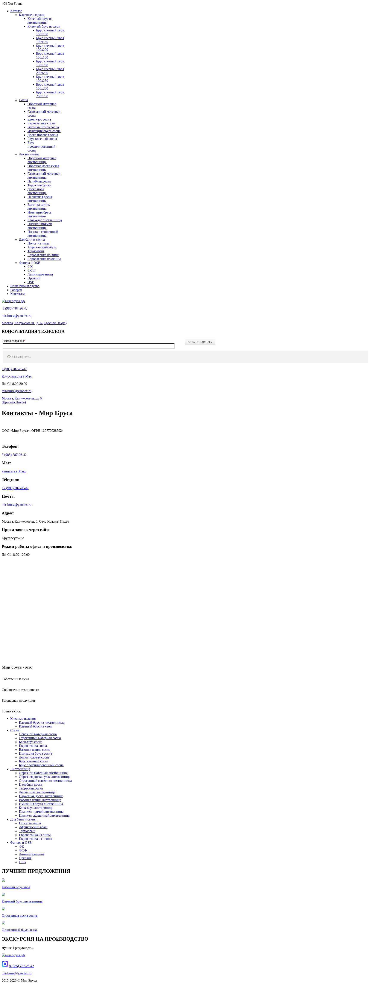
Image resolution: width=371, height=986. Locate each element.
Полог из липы (38, 243)
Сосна (23, 100)
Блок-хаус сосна (39, 119)
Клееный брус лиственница (22, 901)
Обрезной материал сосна (38, 734)
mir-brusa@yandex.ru (16, 315)
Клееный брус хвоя (16, 887)
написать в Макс (14, 471)
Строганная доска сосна (19, 915)
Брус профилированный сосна (41, 146)
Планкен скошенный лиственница (42, 233)
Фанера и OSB (29, 263)
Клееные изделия (31, 15)
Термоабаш (35, 251)
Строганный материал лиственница (43, 175)
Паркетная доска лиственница (39, 199)
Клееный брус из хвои (43, 26)
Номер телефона (14, 341)
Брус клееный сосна (42, 139)
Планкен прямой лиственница (39, 226)
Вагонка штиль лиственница (38, 206)
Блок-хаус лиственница (44, 220)
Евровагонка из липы (43, 255)
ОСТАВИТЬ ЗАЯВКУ (200, 342)
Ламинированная (40, 274)
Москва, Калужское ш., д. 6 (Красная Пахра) (34, 323)
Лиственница (29, 154)
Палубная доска (39, 181)
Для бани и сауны (32, 239)
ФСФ (31, 270)
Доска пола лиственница (37, 191)
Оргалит (33, 278)
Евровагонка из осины (44, 259)
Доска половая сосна (42, 135)
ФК (30, 266)
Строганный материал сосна (40, 738)
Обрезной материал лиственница (41, 160)
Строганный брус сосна (19, 930)
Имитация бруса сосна (44, 131)
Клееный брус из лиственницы (39, 20)
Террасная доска (39, 185)
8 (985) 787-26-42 (15, 308)
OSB (30, 282)
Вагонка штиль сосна (43, 127)
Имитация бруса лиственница (39, 214)
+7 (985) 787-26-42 (15, 488)
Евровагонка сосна (41, 123)
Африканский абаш (41, 247)
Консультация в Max (17, 376)
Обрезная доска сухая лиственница (43, 168)
